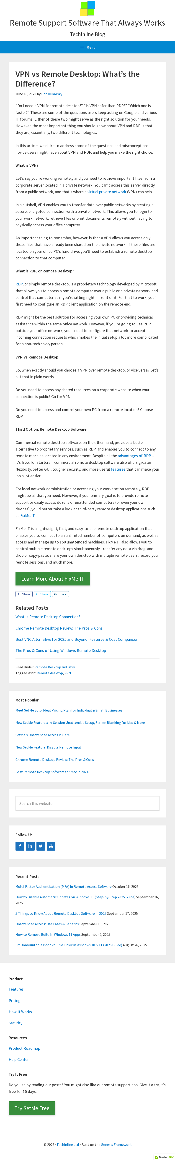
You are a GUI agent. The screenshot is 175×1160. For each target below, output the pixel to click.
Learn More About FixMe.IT (52, 578)
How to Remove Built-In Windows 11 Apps (48, 934)
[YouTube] (51, 846)
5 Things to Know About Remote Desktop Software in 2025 (60, 913)
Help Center (19, 1059)
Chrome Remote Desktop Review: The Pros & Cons (59, 628)
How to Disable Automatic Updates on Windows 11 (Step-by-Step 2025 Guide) (75, 897)
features (118, 469)
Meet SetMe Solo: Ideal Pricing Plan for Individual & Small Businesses (68, 710)
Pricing (15, 1000)
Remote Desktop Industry (54, 667)
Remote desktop (50, 673)
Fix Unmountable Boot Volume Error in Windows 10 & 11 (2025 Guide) (68, 945)
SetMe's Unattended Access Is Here (42, 735)
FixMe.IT (27, 515)
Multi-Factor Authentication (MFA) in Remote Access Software (63, 886)
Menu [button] (91, 47)
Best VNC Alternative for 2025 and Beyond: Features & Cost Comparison (76, 639)
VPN (67, 673)
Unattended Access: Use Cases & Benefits (47, 924)
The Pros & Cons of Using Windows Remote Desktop (60, 650)
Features (16, 989)
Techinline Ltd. (68, 1144)
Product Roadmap (24, 1048)
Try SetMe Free (31, 1108)
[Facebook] (19, 846)
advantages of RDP (134, 455)
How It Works (20, 1011)
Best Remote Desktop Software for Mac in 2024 (51, 772)
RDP (19, 284)
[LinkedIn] (30, 846)
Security (15, 1023)
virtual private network (107, 191)
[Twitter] (40, 846)
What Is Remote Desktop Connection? (47, 616)
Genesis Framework (116, 1144)
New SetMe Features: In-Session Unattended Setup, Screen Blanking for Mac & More (80, 722)
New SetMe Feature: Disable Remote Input (48, 747)
